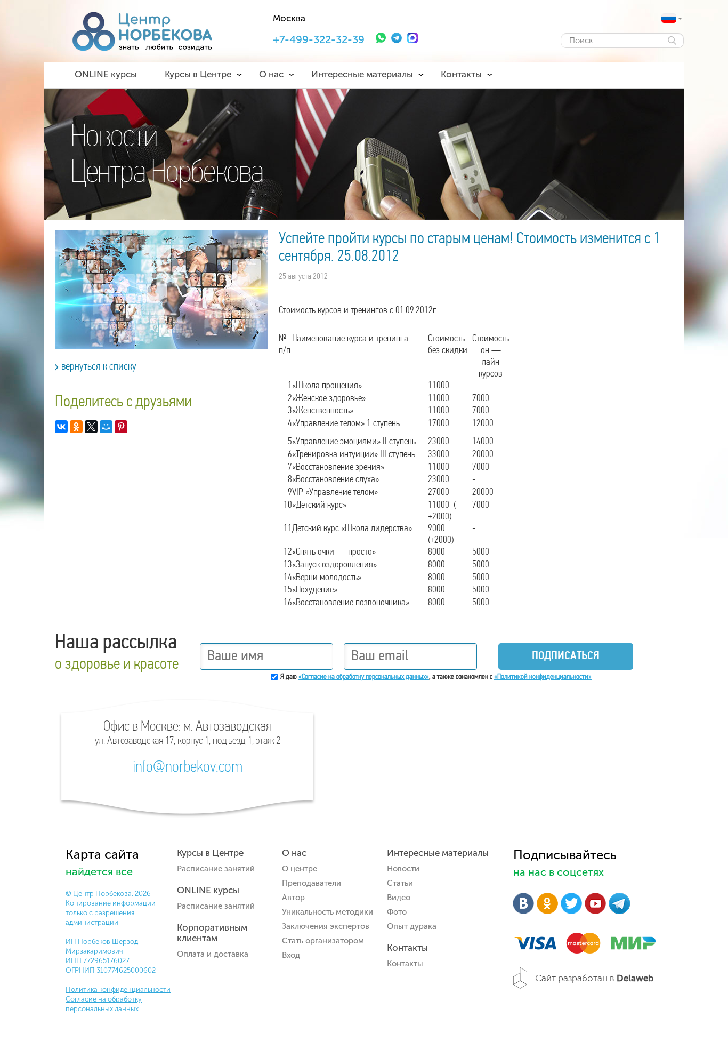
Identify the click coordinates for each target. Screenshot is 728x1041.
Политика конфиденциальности (118, 990)
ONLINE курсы (106, 74)
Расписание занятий (216, 869)
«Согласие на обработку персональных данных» (363, 677)
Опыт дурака (411, 926)
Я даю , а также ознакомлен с (436, 677)
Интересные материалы (362, 74)
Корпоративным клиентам (212, 932)
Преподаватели (311, 883)
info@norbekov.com (187, 768)
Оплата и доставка (212, 954)
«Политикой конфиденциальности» (543, 677)
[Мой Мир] (106, 426)
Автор (293, 897)
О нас (271, 74)
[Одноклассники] (76, 426)
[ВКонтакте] (61, 426)
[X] (91, 426)
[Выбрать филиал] (668, 18)
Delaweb (635, 978)
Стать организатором (323, 941)
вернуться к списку (98, 367)
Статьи (400, 883)
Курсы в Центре (198, 74)
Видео (398, 897)
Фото (397, 912)
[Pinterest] (121, 426)
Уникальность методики (327, 912)
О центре (299, 869)
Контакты (461, 74)
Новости (403, 869)
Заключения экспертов (325, 926)
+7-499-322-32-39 (319, 39)
